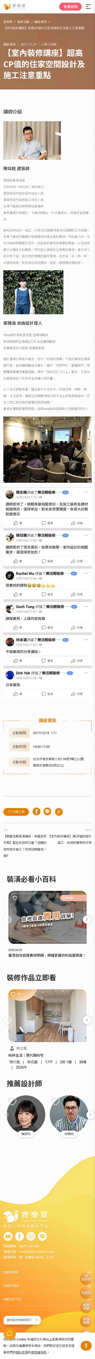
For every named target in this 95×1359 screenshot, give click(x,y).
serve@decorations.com (36, 1251)
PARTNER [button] (11, 1285)
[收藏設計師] (12, 1101)
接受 (86, 1345)
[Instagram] (31, 1236)
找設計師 (86, 1277)
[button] (8, 920)
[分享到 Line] (47, 812)
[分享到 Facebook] (36, 812)
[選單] (88, 6)
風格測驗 (86, 1307)
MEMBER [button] (11, 1272)
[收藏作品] (13, 993)
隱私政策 (22, 1352)
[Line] (42, 1236)
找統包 (86, 1293)
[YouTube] (8, 1236)
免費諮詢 (70, 6)
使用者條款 (39, 1352)
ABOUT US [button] (12, 1299)
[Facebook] (19, 1236)
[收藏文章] (15, 897)
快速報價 (86, 1321)
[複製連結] (59, 812)
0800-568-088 (29, 1246)
